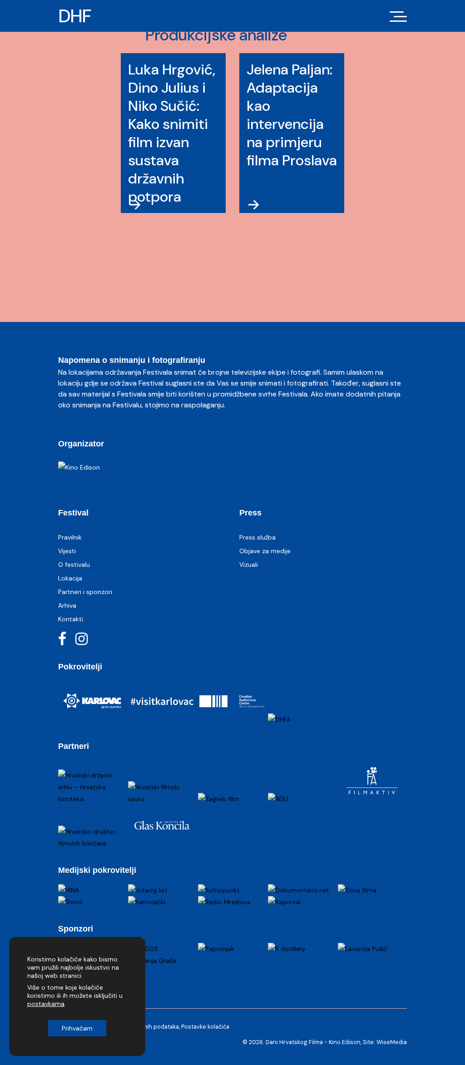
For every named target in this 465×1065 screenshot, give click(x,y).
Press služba (257, 537)
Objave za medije (265, 551)
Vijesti (67, 551)
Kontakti (70, 619)
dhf (75, 16)
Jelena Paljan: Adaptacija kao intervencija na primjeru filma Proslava (292, 115)
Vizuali (248, 564)
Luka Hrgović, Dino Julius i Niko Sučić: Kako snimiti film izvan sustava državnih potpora (171, 133)
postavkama (45, 1004)
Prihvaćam (77, 1028)
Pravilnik (70, 537)
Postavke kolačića (205, 1026)
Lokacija (70, 578)
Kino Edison (345, 1042)
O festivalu (74, 564)
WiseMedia (391, 1042)
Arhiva (67, 605)
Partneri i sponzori (85, 592)
